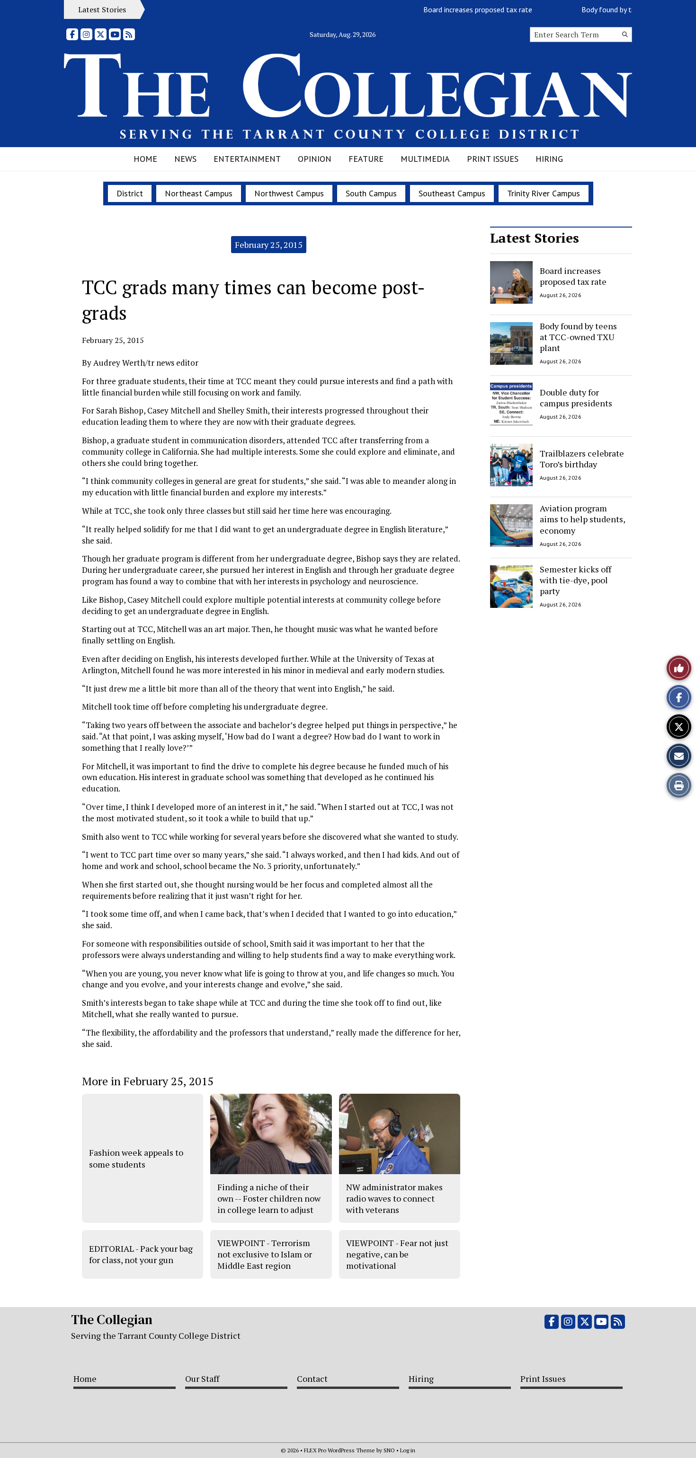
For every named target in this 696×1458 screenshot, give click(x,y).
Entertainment (247, 158)
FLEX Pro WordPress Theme (339, 1450)
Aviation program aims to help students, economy (582, 519)
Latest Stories (534, 237)
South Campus (371, 193)
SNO (389, 1450)
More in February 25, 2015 (148, 1081)
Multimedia (425, 158)
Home (145, 158)
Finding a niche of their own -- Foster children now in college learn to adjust (269, 1198)
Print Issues (492, 158)
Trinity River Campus (543, 193)
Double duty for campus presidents (576, 397)
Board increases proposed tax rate (462, 9)
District (129, 193)
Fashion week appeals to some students (136, 1158)
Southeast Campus (452, 193)
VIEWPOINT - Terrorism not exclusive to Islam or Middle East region (264, 1254)
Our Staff (202, 1378)
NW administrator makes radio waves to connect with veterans (394, 1198)
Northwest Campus (289, 193)
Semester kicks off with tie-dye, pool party (575, 580)
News (185, 158)
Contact (312, 1378)
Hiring (549, 158)
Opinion (314, 158)
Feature (366, 158)
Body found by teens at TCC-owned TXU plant (578, 337)
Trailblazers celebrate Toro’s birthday (582, 458)
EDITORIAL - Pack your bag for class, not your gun (141, 1254)
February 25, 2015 (269, 244)
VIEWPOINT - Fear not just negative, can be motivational (397, 1254)
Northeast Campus (198, 193)
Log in (407, 1450)
